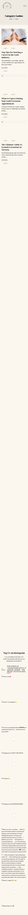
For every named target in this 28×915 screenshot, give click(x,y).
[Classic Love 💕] (14, 688)
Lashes (17, 19)
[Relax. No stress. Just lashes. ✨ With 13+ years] (14, 840)
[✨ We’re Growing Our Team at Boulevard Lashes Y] (14, 866)
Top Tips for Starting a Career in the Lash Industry (12, 55)
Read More (5, 67)
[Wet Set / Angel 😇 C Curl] (14, 891)
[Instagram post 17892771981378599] (14, 764)
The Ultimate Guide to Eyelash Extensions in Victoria (12, 147)
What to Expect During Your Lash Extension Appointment (12, 101)
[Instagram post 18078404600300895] (14, 815)
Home (11, 19)
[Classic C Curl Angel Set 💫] (14, 713)
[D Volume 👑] (14, 789)
